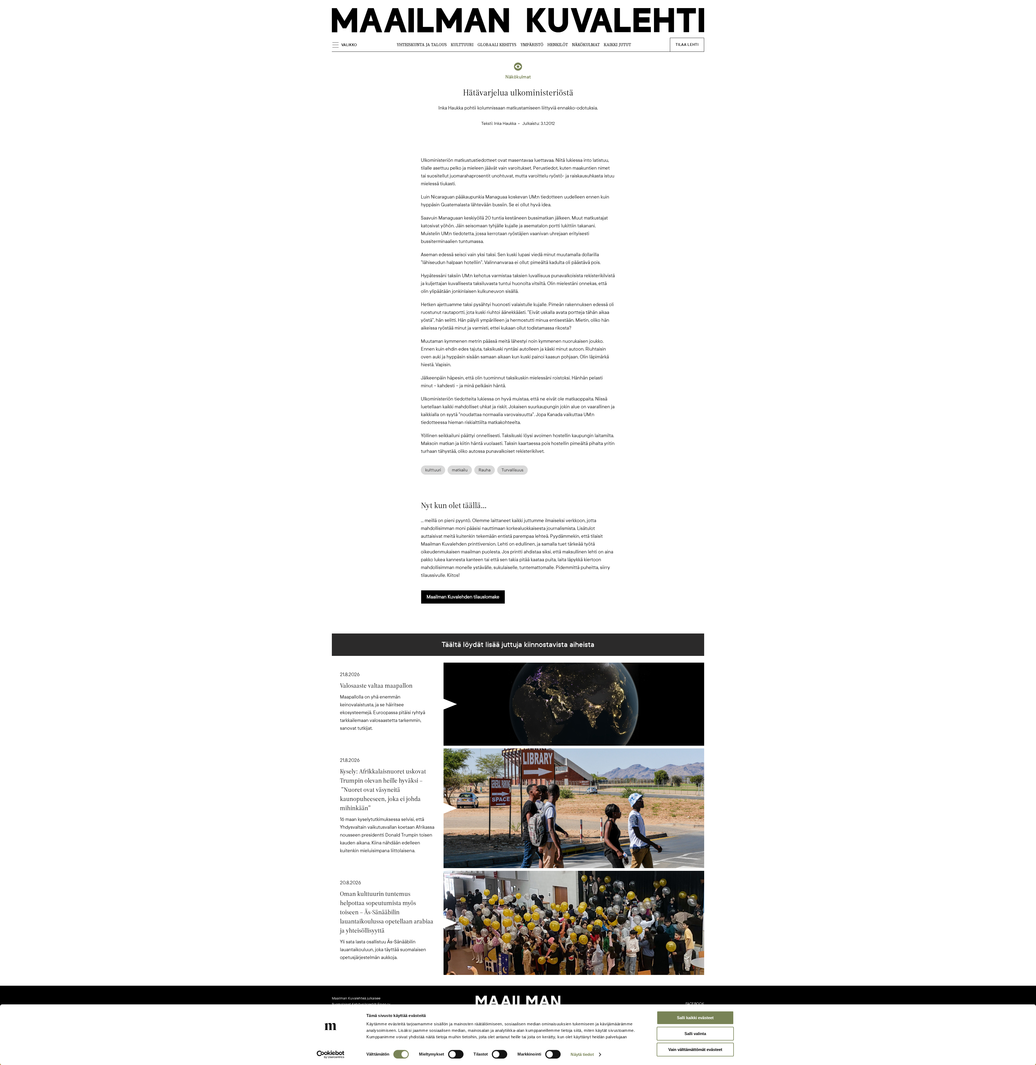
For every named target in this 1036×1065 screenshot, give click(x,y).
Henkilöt (557, 44)
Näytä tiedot (582, 1054)
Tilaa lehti (687, 44)
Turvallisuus (512, 470)
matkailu (460, 470)
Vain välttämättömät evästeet (695, 1049)
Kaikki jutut (617, 44)
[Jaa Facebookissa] (526, 147)
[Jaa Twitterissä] (492, 147)
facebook (695, 1003)
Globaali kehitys (497, 44)
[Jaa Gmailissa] (509, 147)
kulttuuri (433, 470)
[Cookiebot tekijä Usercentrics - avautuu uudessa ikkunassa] (330, 1054)
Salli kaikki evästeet (695, 1017)
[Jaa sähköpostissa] (544, 147)
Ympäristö (531, 44)
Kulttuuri (462, 44)
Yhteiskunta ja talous (422, 44)
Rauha (484, 470)
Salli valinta (695, 1033)
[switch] (456, 1054)
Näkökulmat (586, 44)
